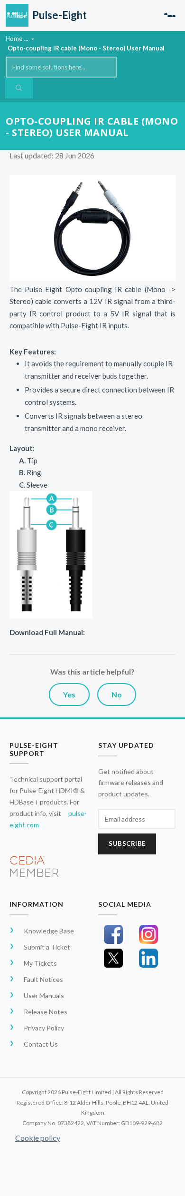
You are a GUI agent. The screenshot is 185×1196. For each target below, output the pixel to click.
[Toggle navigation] (169, 15)
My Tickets (40, 963)
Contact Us (41, 1044)
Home (14, 38)
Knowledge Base (49, 931)
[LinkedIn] (148, 958)
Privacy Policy (44, 1028)
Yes (69, 694)
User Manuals (44, 995)
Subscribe (127, 843)
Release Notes (45, 1012)
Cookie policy (37, 1137)
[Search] (19, 88)
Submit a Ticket (47, 947)
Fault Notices (43, 979)
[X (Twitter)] (113, 958)
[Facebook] (113, 934)
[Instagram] (148, 934)
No (116, 694)
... (27, 38)
